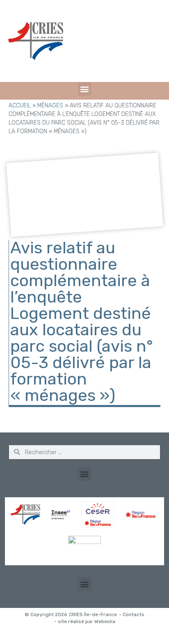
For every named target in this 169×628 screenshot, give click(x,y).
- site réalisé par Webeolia (84, 621)
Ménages (50, 105)
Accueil (20, 105)
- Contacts (131, 614)
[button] (84, 89)
